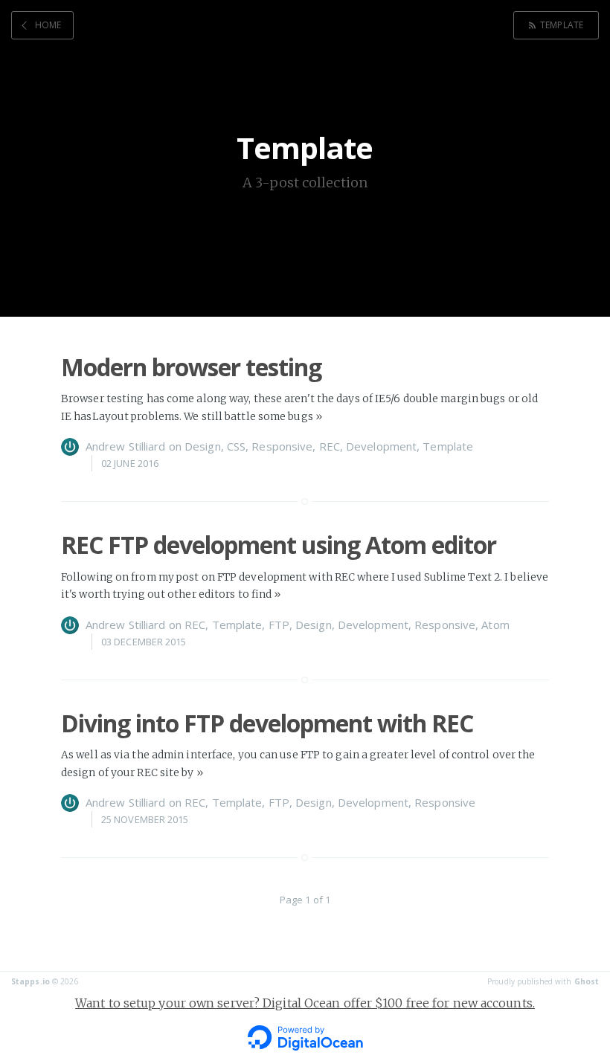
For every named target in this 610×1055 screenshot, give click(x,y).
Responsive (281, 446)
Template (561, 25)
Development (381, 446)
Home (48, 25)
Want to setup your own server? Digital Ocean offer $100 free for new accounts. (305, 1003)
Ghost (587, 981)
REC (329, 446)
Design (202, 446)
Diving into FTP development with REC (267, 723)
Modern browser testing (191, 367)
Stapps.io (30, 981)
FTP (279, 624)
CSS (236, 446)
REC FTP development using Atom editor (278, 545)
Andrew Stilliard (126, 446)
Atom (495, 624)
